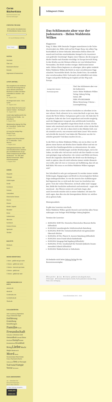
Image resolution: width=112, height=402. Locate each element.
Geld (21, 335)
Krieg (9, 347)
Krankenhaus (11, 343)
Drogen (9, 315)
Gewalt (19, 337)
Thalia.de (9, 301)
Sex (15, 361)
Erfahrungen (11, 180)
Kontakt (9, 70)
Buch (8, 248)
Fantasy (9, 190)
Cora (60, 277)
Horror (9, 200)
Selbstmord (10, 362)
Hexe (24, 337)
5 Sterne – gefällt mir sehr (15, 274)
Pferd (17, 357)
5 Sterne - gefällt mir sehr (72, 277)
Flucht (19, 328)
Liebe (16, 347)
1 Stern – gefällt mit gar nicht (16, 261)
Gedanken (9, 335)
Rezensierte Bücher (13, 67)
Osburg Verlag (70, 259)
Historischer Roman (13, 197)
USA (51, 281)
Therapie (22, 362)
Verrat (9, 368)
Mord (10, 354)
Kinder (21, 340)
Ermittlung (11, 321)
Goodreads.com (11, 295)
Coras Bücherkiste (14, 10)
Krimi (8, 213)
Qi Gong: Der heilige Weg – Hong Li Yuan (15, 132)
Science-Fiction (11, 226)
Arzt (8, 314)
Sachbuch (10, 223)
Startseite (9, 60)
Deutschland (61, 279)
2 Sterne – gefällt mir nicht (15, 264)
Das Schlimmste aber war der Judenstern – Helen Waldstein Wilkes (68, 34)
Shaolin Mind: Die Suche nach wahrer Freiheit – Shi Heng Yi (16, 109)
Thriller (9, 232)
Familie (12, 327)
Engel (19, 316)
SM (18, 362)
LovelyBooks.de (11, 298)
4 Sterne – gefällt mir (13, 270)
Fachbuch (10, 187)
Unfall (13, 365)
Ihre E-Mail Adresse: (13, 385)
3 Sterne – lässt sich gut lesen (15, 267)
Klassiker (9, 210)
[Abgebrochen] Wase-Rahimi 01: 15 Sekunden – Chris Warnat (15, 140)
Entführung (12, 318)
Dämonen (14, 315)
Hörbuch (9, 245)
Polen (48, 281)
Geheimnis (16, 335)
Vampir (20, 364)
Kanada (90, 279)
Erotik (8, 184)
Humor (9, 203)
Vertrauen (15, 368)
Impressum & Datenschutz (15, 73)
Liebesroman (11, 216)
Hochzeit (9, 340)
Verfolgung (56, 281)
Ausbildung (13, 314)
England (67, 279)
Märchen (9, 219)
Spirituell (9, 229)
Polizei (8, 359)
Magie (9, 350)
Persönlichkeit (11, 357)
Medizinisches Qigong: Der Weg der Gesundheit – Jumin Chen (16, 125)
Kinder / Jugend (11, 206)
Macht (23, 347)
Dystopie (9, 177)
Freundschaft (16, 332)
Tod (8, 364)
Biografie (9, 174)
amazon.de (10, 288)
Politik (21, 357)
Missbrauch (15, 350)
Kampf (15, 340)
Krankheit (19, 343)
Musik (16, 354)
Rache (20, 359)
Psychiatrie (14, 359)
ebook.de (9, 291)
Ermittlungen (12, 324)
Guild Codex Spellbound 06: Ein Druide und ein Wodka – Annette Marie (16, 117)
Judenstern (83, 279)
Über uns (9, 63)
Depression (20, 314)
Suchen (22, 47)
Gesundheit (10, 193)
